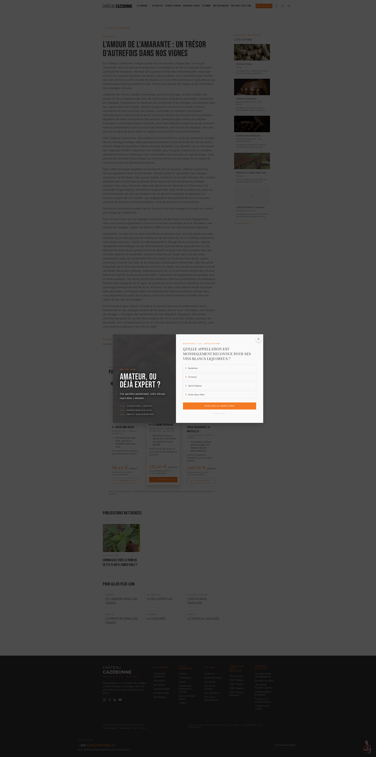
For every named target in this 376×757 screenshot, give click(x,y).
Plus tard (219, 413)
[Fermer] (258, 339)
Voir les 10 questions (220, 406)
